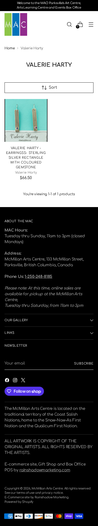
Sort (53, 87)
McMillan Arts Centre (47, 488)
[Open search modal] (69, 24)
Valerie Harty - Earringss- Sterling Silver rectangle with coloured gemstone (26, 157)
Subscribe (83, 363)
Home (10, 48)
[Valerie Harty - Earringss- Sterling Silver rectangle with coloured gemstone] (26, 120)
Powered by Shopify (19, 502)
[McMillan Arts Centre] (16, 24)
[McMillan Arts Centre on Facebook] (8, 381)
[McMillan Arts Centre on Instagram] (16, 381)
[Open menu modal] (91, 24)
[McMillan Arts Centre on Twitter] (24, 381)
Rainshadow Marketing (52, 497)
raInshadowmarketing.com (44, 470)
